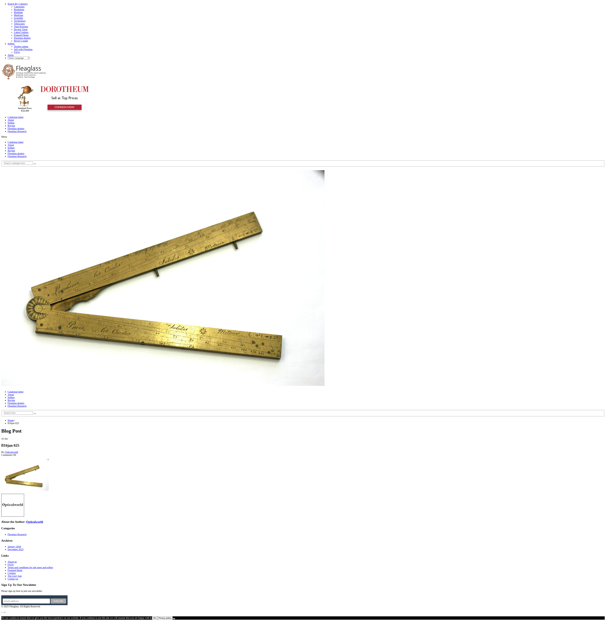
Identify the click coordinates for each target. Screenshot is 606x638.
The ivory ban (15, 576)
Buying (11, 125)
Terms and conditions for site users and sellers (30, 567)
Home (11, 420)
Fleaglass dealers (16, 128)
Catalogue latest (15, 117)
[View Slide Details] (51, 111)
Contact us (13, 578)
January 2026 (14, 546)
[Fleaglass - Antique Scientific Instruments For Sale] (24, 78)
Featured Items (15, 570)
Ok (154, 618)
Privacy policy (164, 618)
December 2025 (16, 549)
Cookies (12, 573)
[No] (174, 618)
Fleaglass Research (17, 131)
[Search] (35, 163)
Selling (11, 123)
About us (12, 561)
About (11, 120)
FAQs (11, 564)
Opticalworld (11, 452)
